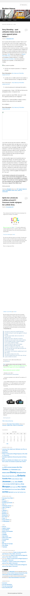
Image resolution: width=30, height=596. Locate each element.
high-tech (25, 189)
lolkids (12, 227)
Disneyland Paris (21, 472)
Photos (13, 190)
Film (9, 478)
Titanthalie (4, 547)
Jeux (16, 481)
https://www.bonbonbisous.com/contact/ (17, 577)
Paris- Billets (5, 545)
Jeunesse (6, 481)
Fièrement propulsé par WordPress (15, 593)
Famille (5, 478)
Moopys (6, 486)
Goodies (13, 478)
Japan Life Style (5, 507)
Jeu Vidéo (13, 481)
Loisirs (3, 190)
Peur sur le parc (14, 489)
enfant (15, 476)
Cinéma (5, 469)
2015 (5, 467)
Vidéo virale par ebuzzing (7, 421)
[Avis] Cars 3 (5, 452)
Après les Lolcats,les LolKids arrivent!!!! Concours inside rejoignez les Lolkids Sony (12, 201)
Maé (3, 542)
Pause (3, 518)
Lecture (12, 484)
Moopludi (9, 189)
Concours (4, 425)
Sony (9, 54)
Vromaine (4, 561)
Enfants (21, 475)
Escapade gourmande (7, 502)
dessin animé (6, 472)
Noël (11, 487)
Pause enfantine (15, 424)
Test (18, 492)
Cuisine (19, 469)
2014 (3, 467)
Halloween (17, 478)
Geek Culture (5, 536)
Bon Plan (19, 467)
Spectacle (11, 492)
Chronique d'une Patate (7, 498)
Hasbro (21, 478)
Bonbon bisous (8, 8)
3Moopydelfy (12, 571)
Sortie (23, 489)
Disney (13, 472)
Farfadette (4, 534)
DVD (13, 476)
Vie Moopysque (5, 521)
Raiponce (19, 489)
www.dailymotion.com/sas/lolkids (12, 374)
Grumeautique (5, 539)
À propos (9, 20)
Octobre (13, 487)
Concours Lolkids (6, 234)
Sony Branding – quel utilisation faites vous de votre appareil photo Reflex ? (11, 33)
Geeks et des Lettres (6, 537)
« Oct (7, 443)
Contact (14, 20)
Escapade (4, 501)
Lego (16, 484)
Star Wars (15, 492)
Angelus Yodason (6, 528)
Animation (14, 467)
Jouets (20, 481)
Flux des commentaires (7, 586)
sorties (5, 491)
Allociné (4, 526)
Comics (9, 469)
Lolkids (13, 234)
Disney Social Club (7, 476)
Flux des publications (7, 584)
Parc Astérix (22, 487)
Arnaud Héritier (5, 529)
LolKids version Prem (7, 311)
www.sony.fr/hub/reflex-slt (9, 59)
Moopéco (4, 512)
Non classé (9, 424)
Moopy (22, 484)
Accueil (4, 20)
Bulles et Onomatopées (7, 531)
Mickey (19, 484)
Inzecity (4, 540)
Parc (16, 487)
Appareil (20, 189)
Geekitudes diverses (6, 505)
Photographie (8, 190)
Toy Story (21, 492)
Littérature (4, 510)
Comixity (4, 533)
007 (17, 189)
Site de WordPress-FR (7, 587)
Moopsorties (5, 515)
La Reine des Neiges (6, 484)
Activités (9, 467)
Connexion (4, 583)
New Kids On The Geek (7, 543)
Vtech (25, 492)
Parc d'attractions (6, 489)
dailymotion (7, 361)
